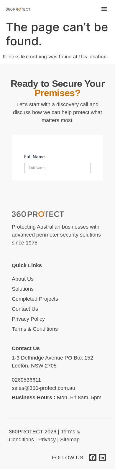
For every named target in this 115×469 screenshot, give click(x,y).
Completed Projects (35, 299)
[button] (104, 8)
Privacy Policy (28, 319)
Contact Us (25, 309)
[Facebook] (92, 457)
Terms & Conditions (35, 329)
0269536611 (26, 380)
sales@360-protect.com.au (43, 388)
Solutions (23, 289)
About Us (23, 279)
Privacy (47, 440)
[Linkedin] (102, 457)
